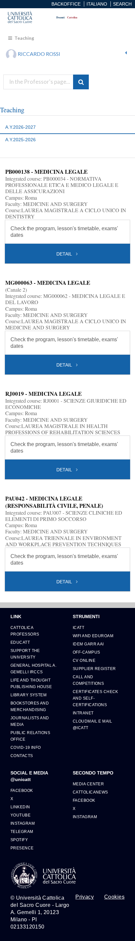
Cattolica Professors (24, 630)
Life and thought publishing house (31, 683)
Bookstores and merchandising (29, 706)
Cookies (114, 897)
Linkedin (20, 807)
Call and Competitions (88, 680)
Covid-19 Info (25, 747)
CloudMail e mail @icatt (92, 724)
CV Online (84, 660)
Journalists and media (29, 721)
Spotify (19, 840)
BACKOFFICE (66, 4)
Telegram (21, 831)
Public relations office (30, 735)
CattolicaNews (90, 792)
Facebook (21, 790)
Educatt (20, 642)
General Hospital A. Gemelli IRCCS (33, 668)
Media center (88, 784)
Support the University (25, 653)
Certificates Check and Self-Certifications (95, 698)
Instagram (22, 823)
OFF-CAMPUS (86, 652)
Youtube (20, 815)
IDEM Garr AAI (88, 644)
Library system (28, 695)
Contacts (21, 755)
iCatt (78, 627)
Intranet (83, 713)
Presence (22, 848)
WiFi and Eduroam (93, 636)
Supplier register (94, 668)
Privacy (84, 897)
